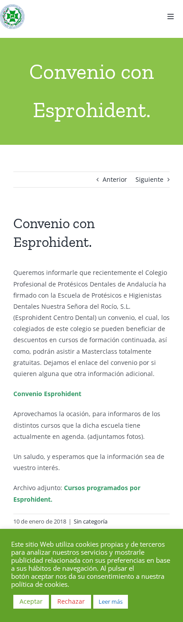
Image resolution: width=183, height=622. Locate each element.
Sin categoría (90, 521)
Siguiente (149, 179)
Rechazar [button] (71, 601)
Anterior (115, 179)
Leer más (111, 601)
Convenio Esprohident (47, 393)
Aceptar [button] (31, 601)
